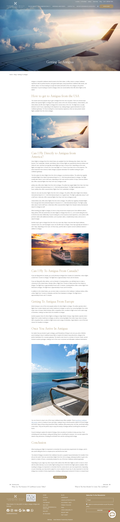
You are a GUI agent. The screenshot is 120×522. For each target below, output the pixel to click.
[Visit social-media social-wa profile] (32, 510)
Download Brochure (12, 513)
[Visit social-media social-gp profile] (20, 510)
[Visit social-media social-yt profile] (28, 510)
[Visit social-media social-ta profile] (16, 510)
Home (11, 74)
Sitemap (49, 519)
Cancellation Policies (68, 500)
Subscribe (100, 510)
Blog (101, 1)
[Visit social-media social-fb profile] (8, 510)
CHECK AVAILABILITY (66, 510)
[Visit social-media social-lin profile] (24, 510)
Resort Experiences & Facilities (86, 6)
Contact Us (71, 6)
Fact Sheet (64, 515)
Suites (45, 500)
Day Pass (45, 505)
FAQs (62, 507)
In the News (46, 513)
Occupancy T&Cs (66, 502)
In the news (83, 1)
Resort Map (64, 512)
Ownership (95, 1)
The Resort (31, 6)
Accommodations (43, 6)
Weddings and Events (58, 6)
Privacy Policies (66, 505)
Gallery (89, 1)
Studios (45, 497)
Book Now (106, 6)
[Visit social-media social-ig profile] (12, 510)
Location (78, 1)
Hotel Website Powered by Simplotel (63, 519)
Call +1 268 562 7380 (108, 1)
